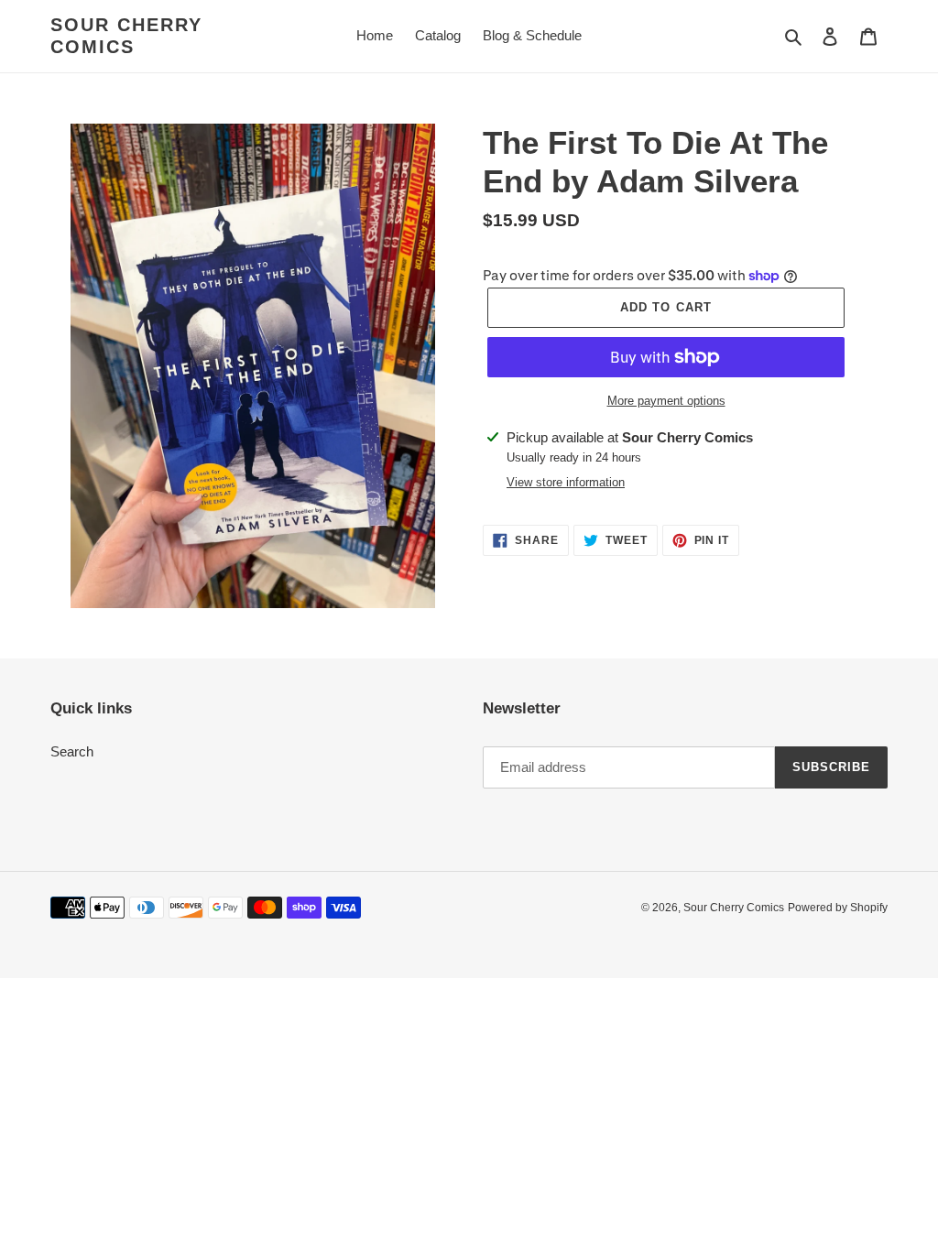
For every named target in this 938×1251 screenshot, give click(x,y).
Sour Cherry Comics (126, 36)
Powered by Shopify (838, 907)
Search (71, 751)
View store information (566, 482)
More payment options (666, 401)
